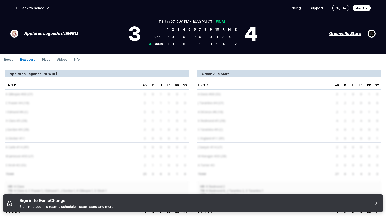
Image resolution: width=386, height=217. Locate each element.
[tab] (9, 60)
